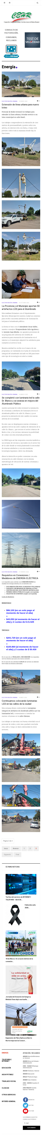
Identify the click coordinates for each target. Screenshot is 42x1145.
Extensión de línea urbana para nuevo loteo (20, 106)
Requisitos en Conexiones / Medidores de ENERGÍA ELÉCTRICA (20, 577)
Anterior (16, 848)
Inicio (6, 848)
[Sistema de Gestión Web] (11, 51)
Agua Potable (7, 1074)
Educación (6, 1068)
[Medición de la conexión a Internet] (32, 40)
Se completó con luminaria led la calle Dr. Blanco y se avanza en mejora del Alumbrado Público (21, 400)
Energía (5, 1053)
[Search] (37, 2)
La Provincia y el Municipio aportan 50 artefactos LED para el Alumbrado (21, 307)
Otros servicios (9, 1095)
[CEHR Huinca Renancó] (21, 16)
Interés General (9, 1101)
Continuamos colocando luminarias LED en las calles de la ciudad (19, 702)
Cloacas (5, 1088)
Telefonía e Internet (6, 1060)
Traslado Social (9, 1081)
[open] (4, 2)
